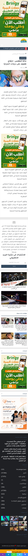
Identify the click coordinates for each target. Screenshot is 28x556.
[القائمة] (2, 45)
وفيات (24, 508)
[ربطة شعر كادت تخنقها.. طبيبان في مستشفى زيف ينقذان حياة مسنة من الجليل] (5, 518)
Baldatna (13, 545)
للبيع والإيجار (22, 497)
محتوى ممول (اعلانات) (18, 501)
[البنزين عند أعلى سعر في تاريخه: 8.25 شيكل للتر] (7, 320)
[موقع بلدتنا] (23, 40)
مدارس (23, 504)
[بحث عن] (26, 45)
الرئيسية (22, 54)
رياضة (24, 494)
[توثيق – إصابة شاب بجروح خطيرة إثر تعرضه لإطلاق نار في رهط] (5, 523)
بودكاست (23, 484)
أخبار (24, 473)
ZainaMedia (4, 545)
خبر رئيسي (15, 54)
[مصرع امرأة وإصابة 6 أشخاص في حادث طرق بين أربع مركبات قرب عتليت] (23, 528)
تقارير (24, 487)
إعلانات (23, 480)
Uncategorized (21, 469)
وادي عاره (22, 477)
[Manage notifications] (24, 553)
